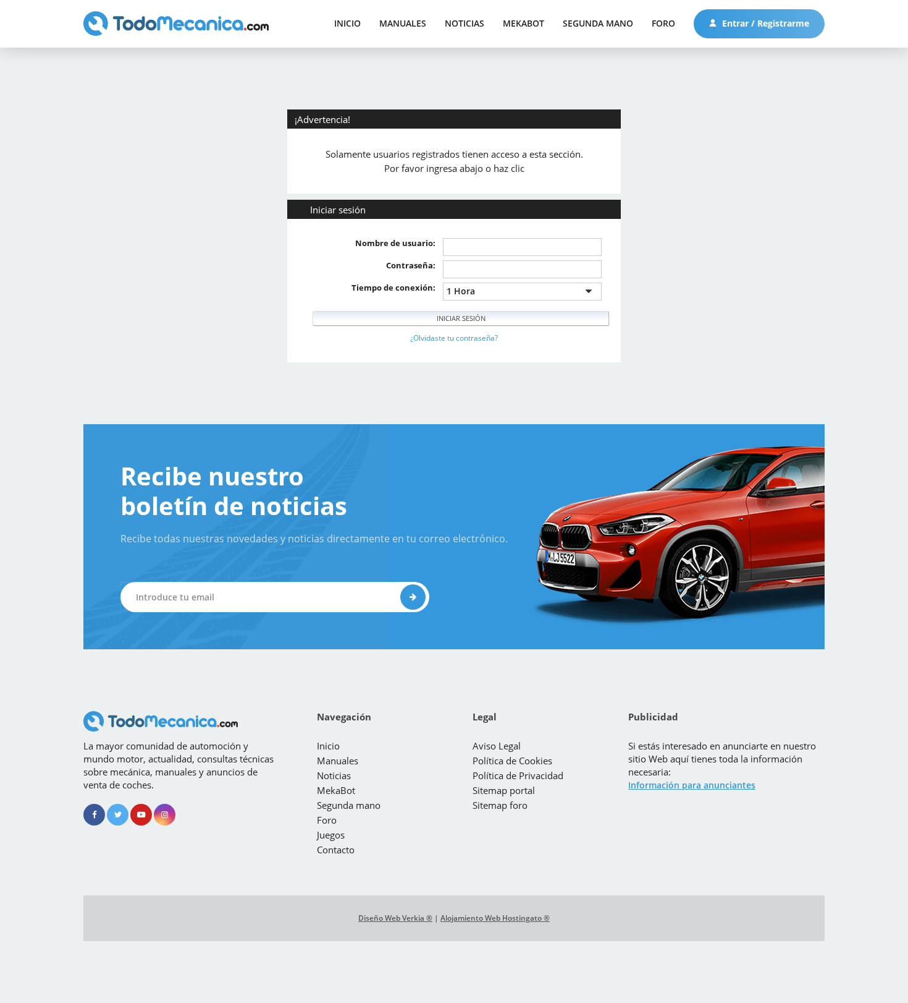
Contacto (336, 849)
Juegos (331, 835)
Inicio (347, 23)
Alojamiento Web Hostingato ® (495, 918)
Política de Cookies (512, 760)
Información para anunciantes (691, 785)
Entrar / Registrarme (764, 23)
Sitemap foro (500, 805)
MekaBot (523, 23)
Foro (663, 23)
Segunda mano (598, 23)
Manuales (402, 23)
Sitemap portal (504, 790)
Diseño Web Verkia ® (395, 918)
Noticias (464, 23)
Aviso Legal (497, 746)
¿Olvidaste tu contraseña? (454, 338)
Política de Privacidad (518, 775)
